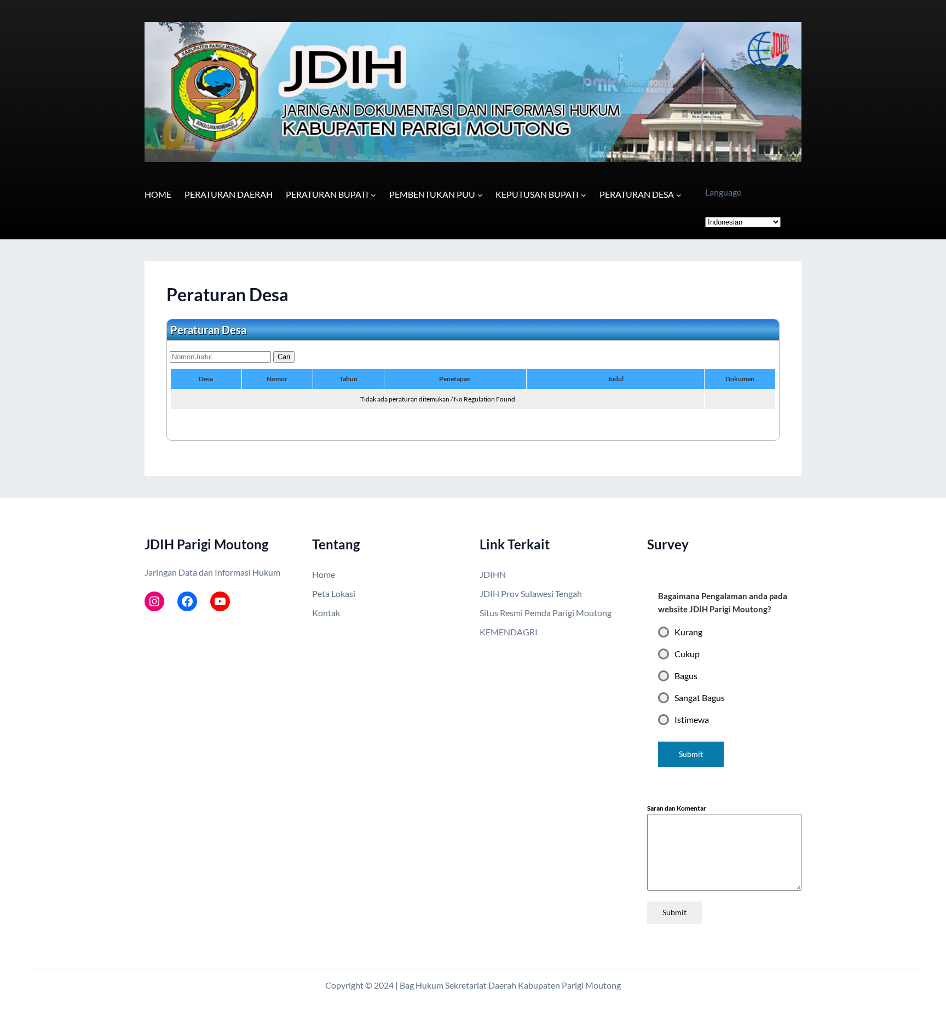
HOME (158, 194)
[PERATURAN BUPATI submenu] (373, 195)
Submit (674, 912)
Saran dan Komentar (676, 808)
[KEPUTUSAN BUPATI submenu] (583, 195)
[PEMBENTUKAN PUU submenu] (480, 195)
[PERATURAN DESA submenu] (679, 195)
